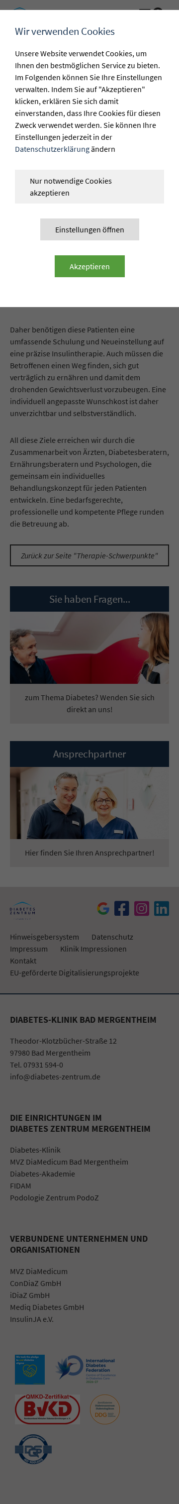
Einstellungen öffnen (89, 229)
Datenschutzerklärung (52, 149)
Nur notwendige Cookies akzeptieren (71, 187)
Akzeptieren (90, 266)
